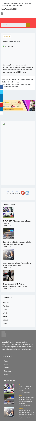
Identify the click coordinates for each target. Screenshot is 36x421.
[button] (18, 21)
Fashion (6, 306)
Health (5, 309)
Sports (5, 323)
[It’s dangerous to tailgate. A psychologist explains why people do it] (8, 254)
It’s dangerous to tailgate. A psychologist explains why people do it (17, 264)
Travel (21, 408)
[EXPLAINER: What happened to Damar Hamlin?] (8, 212)
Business (6, 302)
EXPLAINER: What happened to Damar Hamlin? (17, 222)
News (5, 316)
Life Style (6, 313)
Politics (7, 36)
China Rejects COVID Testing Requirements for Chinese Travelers (15, 285)
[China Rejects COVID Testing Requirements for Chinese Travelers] (8, 275)
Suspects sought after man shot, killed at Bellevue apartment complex (17, 243)
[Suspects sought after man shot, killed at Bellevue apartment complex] (8, 233)
